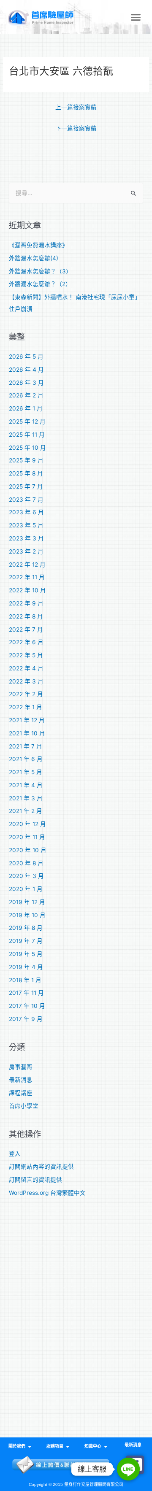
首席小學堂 (23, 1105)
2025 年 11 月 (27, 434)
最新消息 (21, 1079)
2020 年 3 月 (26, 875)
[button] (136, 17)
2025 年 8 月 (26, 473)
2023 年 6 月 (26, 512)
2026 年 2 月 (26, 395)
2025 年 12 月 (27, 421)
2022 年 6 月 (26, 642)
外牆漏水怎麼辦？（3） (40, 271)
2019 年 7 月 (26, 940)
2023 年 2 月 (26, 551)
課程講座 (21, 1092)
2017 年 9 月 (26, 1019)
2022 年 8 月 (26, 616)
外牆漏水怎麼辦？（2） (40, 284)
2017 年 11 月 (26, 992)
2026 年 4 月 (26, 369)
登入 (15, 1153)
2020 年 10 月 (27, 850)
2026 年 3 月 (26, 382)
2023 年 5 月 (26, 525)
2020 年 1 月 (26, 889)
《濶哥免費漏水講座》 (38, 245)
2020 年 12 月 (27, 824)
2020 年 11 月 (27, 837)
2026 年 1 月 (26, 408)
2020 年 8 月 (26, 863)
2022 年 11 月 (27, 577)
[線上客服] (128, 1469)
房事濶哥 (21, 1067)
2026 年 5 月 (26, 356)
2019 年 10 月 (27, 915)
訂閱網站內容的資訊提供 (41, 1166)
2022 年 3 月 (26, 681)
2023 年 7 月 (26, 499)
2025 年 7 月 (26, 486)
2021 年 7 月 (25, 746)
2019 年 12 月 (27, 902)
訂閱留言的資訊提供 (35, 1179)
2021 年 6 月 (26, 759)
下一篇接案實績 (76, 128)
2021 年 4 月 (26, 785)
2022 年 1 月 (25, 707)
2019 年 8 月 (26, 927)
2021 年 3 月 (26, 798)
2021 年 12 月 (27, 720)
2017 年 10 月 (27, 1005)
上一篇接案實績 (76, 107)
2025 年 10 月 (27, 447)
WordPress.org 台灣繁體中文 (47, 1192)
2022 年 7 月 (26, 629)
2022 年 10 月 (27, 590)
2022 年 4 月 (26, 668)
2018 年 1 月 (25, 980)
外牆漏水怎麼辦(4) (33, 258)
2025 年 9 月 (26, 460)
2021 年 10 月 (27, 733)
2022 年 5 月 (26, 655)
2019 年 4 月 (26, 967)
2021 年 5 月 (25, 772)
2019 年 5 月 (26, 954)
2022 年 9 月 (26, 603)
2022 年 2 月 (26, 694)
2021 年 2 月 (25, 811)
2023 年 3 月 (26, 538)
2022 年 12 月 (27, 564)
